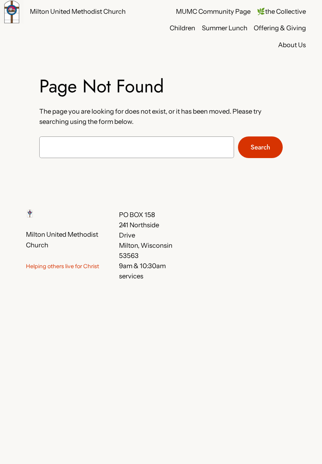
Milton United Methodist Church (78, 11)
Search (260, 147)
